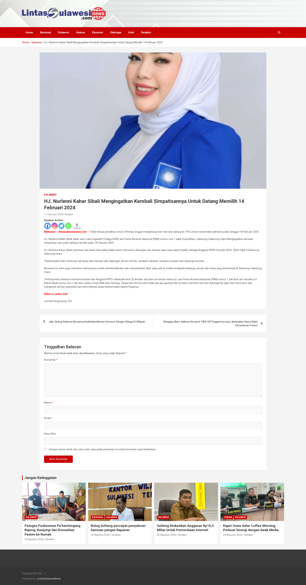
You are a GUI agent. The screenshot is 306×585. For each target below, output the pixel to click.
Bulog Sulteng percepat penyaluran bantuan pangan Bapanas (118, 528)
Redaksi (146, 32)
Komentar (51, 359)
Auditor (69, 214)
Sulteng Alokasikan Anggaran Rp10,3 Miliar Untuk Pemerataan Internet (185, 528)
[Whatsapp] (68, 226)
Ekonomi (97, 32)
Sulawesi (63, 32)
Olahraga (115, 32)
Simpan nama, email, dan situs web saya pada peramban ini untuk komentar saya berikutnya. (102, 449)
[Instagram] (54, 226)
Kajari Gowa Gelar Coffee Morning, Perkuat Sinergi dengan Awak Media (251, 528)
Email (48, 418)
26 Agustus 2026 (34, 539)
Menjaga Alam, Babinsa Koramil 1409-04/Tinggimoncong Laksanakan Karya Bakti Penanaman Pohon (210, 323)
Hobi (131, 32)
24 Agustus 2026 (232, 534)
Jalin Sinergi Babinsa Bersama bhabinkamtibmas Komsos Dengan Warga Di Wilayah (97, 321)
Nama (48, 402)
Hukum (80, 32)
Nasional (45, 32)
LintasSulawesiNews (49, 578)
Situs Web (50, 433)
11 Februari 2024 (53, 214)
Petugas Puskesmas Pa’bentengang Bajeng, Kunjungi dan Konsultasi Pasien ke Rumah (52, 530)
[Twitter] (61, 226)
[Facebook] (47, 226)
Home (29, 32)
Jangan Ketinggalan (40, 478)
